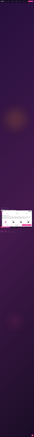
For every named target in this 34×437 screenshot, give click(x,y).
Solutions (9, 1)
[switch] (13, 222)
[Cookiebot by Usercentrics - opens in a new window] (28, 211)
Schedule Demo (30, 1)
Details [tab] (17, 213)
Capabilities (12, 1)
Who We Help (16, 1)
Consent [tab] (7, 213)
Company (23, 1)
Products (5, 1)
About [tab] (27, 213)
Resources (19, 1)
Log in (26, 1)
